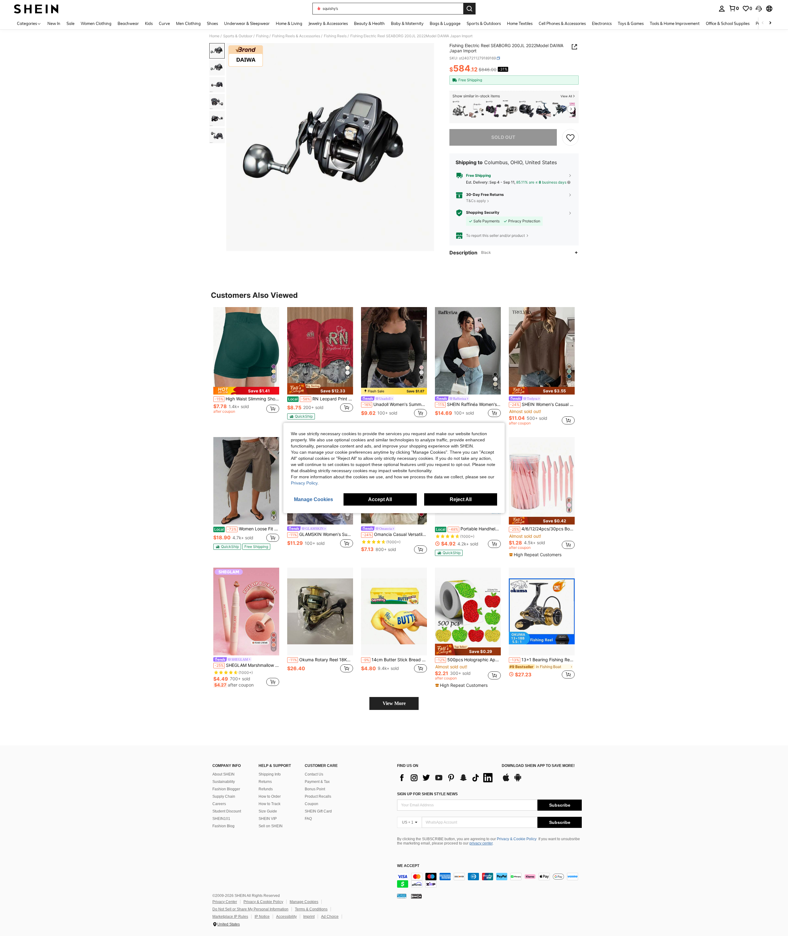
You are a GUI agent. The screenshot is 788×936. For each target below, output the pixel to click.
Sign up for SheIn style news (427, 794)
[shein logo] (36, 8)
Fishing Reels (335, 36)
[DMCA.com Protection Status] (416, 896)
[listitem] (460, 110)
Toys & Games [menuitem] (631, 23)
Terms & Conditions (311, 909)
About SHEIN (223, 774)
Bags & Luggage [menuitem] (445, 23)
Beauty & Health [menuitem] (369, 23)
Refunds (266, 789)
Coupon (311, 804)
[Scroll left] (763, 23)
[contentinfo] (489, 880)
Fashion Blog (223, 826)
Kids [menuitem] (149, 23)
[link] (734, 8)
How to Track (269, 804)
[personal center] (722, 8)
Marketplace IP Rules (230, 916)
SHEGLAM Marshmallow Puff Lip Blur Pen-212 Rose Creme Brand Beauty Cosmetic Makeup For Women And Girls (247, 665)
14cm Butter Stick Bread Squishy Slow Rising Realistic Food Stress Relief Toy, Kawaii (394, 659)
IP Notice (262, 916)
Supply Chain (223, 796)
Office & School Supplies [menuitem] (728, 23)
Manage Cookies (304, 902)
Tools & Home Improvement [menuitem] (675, 23)
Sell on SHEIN (271, 826)
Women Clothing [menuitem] (96, 23)
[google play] (517, 780)
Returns (265, 782)
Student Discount (226, 811)
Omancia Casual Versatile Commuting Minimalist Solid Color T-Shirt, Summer (394, 534)
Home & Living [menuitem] (289, 23)
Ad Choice (330, 916)
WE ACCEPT (408, 866)
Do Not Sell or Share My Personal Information (250, 909)
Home (214, 36)
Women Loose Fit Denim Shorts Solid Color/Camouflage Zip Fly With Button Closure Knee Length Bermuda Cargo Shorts (246, 528)
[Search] (469, 8)
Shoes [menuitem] (212, 23)
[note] (246, 391)
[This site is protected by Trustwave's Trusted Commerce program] (401, 896)
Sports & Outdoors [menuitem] (484, 23)
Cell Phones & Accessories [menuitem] (562, 23)
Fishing (262, 36)
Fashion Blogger (226, 789)
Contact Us (314, 774)
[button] (758, 8)
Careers (219, 804)
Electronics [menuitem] (602, 23)
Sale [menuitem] (70, 23)
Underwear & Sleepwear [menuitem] (247, 23)
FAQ (308, 818)
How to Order (270, 796)
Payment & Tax (317, 782)
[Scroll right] (770, 23)
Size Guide (268, 811)
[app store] (506, 780)
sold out (503, 137)
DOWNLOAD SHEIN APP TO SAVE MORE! (538, 766)
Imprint (309, 916)
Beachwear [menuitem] (128, 23)
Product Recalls (318, 796)
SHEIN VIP (268, 818)
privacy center (480, 843)
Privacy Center (224, 902)
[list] (446, 777)
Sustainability (223, 782)
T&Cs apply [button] (476, 200)
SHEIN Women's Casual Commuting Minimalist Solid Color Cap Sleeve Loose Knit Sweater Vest (542, 404)
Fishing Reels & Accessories (296, 36)
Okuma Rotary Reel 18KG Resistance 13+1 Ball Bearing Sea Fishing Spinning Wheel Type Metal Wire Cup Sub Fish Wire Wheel (320, 659)
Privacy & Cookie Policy (517, 839)
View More (394, 703)
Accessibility (286, 916)
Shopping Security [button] (482, 212)
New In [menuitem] (53, 23)
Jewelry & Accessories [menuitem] (328, 23)
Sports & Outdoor (237, 36)
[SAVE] (570, 137)
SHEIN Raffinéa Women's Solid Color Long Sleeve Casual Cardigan (468, 404)
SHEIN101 (221, 818)
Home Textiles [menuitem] (520, 23)
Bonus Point (315, 789)
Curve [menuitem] (164, 23)
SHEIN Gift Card (318, 811)
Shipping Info (270, 774)
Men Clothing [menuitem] (188, 23)
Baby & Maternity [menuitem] (407, 23)
